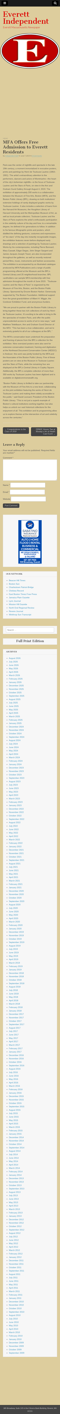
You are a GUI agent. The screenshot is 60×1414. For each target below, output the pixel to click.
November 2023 (16, 771)
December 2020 (16, 891)
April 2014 (13, 1165)
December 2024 (16, 727)
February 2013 (16, 1213)
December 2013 (16, 1178)
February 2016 (16, 1089)
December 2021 (16, 850)
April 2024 (13, 754)
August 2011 (14, 1274)
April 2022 (13, 836)
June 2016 (14, 1076)
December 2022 (16, 809)
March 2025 (14, 716)
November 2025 (16, 689)
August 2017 (15, 1028)
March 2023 (14, 798)
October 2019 (15, 939)
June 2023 (14, 788)
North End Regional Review (21, 608)
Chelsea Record (16, 591)
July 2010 (13, 1319)
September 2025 (16, 696)
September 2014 (16, 1147)
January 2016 (15, 1093)
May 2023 (13, 792)
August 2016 (15, 1069)
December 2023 (16, 768)
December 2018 (16, 973)
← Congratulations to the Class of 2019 (15, 430)
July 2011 (13, 1277)
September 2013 (16, 1188)
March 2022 (14, 839)
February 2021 (16, 884)
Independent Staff (12, 156)
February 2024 (16, 761)
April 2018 (13, 1000)
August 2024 (15, 740)
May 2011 (13, 1284)
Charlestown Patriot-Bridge (21, 587)
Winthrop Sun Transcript (20, 614)
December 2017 (16, 1014)
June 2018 (14, 993)
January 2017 (15, 1052)
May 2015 (13, 1120)
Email (6, 492)
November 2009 (16, 1346)
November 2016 (16, 1058)
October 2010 (15, 1308)
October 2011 (15, 1267)
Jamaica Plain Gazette (19, 597)
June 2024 (14, 747)
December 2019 (16, 932)
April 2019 (13, 959)
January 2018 (15, 1011)
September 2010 (16, 1312)
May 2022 (13, 833)
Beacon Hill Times (17, 580)
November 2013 (16, 1182)
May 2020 (13, 915)
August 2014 (15, 1151)
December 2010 (16, 1301)
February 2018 (16, 1007)
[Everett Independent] (30, 38)
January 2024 (15, 764)
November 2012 (16, 1223)
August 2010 (15, 1315)
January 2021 (15, 887)
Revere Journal (16, 611)
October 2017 (15, 1021)
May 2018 (13, 997)
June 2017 (14, 1034)
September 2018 (16, 983)
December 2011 (16, 1260)
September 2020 (16, 901)
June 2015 (14, 1117)
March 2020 (14, 922)
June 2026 (14, 665)
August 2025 (15, 699)
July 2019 (13, 949)
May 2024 (13, 750)
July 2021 (13, 867)
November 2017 (16, 1017)
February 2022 (16, 843)
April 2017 (13, 1041)
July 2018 (13, 990)
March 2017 (14, 1045)
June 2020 (14, 911)
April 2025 (13, 713)
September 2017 (16, 1024)
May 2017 (13, 1038)
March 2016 (14, 1086)
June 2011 (13, 1281)
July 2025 (13, 702)
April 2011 (13, 1288)
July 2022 (13, 826)
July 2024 (13, 744)
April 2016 (13, 1082)
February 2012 (16, 1253)
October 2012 (15, 1226)
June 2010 (14, 1322)
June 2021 (14, 870)
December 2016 (16, 1055)
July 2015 (13, 1113)
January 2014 (15, 1175)
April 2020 (13, 918)
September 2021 (16, 860)
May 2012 (13, 1243)
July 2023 (13, 785)
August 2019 (15, 946)
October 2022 (15, 815)
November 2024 (16, 730)
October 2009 (15, 1349)
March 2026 (14, 675)
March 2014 (14, 1168)
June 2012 (14, 1240)
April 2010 (13, 1329)
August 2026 (15, 658)
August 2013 (15, 1192)
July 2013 (13, 1195)
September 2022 (16, 819)
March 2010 (14, 1332)
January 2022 (15, 846)
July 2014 (13, 1154)
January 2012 (15, 1257)
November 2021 (16, 853)
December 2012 (16, 1219)
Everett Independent (26, 18)
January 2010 (15, 1339)
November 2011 (16, 1264)
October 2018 (15, 980)
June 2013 (14, 1199)
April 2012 (13, 1247)
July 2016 (13, 1072)
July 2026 (13, 662)
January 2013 (15, 1216)
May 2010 (13, 1325)
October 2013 (15, 1185)
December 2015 (16, 1096)
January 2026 (15, 682)
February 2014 (16, 1171)
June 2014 (14, 1158)
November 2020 (16, 894)
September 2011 (16, 1271)
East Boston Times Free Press (23, 594)
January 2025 (15, 723)
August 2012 (15, 1233)
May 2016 (13, 1079)
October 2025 (15, 692)
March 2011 (14, 1291)
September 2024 (16, 737)
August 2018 (15, 987)
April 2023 (13, 795)
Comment (8, 458)
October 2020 (15, 898)
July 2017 (13, 1031)
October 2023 (15, 774)
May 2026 (13, 668)
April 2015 (13, 1123)
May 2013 (13, 1202)
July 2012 (13, 1236)
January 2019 (15, 969)
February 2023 (16, 802)
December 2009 (16, 1342)
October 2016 (15, 1062)
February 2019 (16, 966)
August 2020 (15, 904)
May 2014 (13, 1161)
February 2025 (16, 720)
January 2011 (15, 1298)
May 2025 (13, 709)
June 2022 (14, 829)
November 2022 (16, 812)
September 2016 (16, 1065)
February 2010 (16, 1336)
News (5, 138)
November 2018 (16, 976)
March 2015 (14, 1127)
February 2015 (16, 1130)
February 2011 (15, 1295)
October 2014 (15, 1144)
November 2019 (16, 935)
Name (6, 485)
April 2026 (13, 672)
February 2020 (16, 925)
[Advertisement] (30, 104)
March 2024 (14, 757)
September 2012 (16, 1230)
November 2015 (16, 1100)
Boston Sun (14, 584)
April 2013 (13, 1206)
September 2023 (16, 778)
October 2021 (15, 857)
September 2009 (16, 1353)
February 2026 (16, 679)
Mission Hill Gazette (18, 604)
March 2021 (14, 881)
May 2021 (13, 874)
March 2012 (14, 1250)
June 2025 (14, 706)
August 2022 (15, 822)
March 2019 (14, 963)
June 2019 (14, 952)
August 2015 (15, 1110)
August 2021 (15, 863)
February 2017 (16, 1048)
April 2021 (13, 877)
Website (6, 499)
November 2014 (16, 1141)
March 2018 (14, 1004)
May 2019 (13, 956)
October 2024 (15, 733)
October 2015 (15, 1103)
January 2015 (15, 1134)
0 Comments (37, 156)
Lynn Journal (15, 601)
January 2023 (15, 805)
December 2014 (16, 1137)
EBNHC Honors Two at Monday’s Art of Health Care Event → (45, 431)
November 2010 (16, 1305)
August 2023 (15, 781)
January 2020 (15, 928)
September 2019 (16, 942)
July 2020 (13, 908)
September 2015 (16, 1106)
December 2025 (16, 685)
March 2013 (14, 1209)
